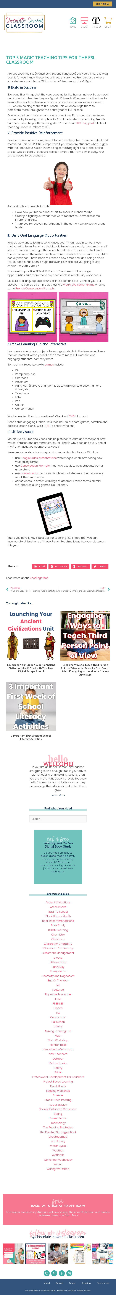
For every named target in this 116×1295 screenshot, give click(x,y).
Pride (58, 1072)
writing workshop (58, 1169)
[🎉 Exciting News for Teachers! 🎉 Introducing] (35, 1253)
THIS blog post (85, 123)
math (58, 1035)
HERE (47, 426)
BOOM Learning (58, 930)
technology (58, 1123)
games (49, 364)
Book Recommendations (58, 921)
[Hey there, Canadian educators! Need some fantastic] (102, 1253)
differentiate (58, 962)
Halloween (58, 1022)
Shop (108, 26)
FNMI (58, 999)
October (58, 1059)
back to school (58, 912)
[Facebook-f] (62, 1273)
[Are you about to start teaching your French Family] (80, 1253)
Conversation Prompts (35, 465)
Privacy (72, 1283)
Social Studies (58, 1104)
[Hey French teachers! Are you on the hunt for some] (13, 1253)
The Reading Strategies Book (58, 1132)
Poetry (58, 1068)
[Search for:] (58, 819)
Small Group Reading (58, 1100)
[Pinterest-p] (54, 1273)
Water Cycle (58, 1146)
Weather (58, 1150)
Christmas (58, 939)
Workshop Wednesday (58, 1160)
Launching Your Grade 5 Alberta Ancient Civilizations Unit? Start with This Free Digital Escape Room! (31, 668)
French (58, 1008)
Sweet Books (58, 1118)
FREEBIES (58, 1003)
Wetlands (58, 1155)
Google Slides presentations (39, 458)
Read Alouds (58, 1086)
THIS (72, 416)
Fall (58, 985)
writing (58, 1164)
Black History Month (58, 916)
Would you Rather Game (78, 284)
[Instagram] (47, 1273)
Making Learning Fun (58, 1031)
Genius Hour (58, 1017)
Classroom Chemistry (58, 944)
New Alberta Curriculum (58, 1049)
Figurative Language (58, 994)
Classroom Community (58, 948)
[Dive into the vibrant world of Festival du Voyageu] (58, 1253)
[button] (102, 4)
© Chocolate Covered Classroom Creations (45, 1290)
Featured (58, 990)
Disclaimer (86, 1283)
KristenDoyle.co (84, 1290)
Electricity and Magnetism (58, 976)
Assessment (58, 907)
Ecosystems (58, 971)
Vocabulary (58, 1141)
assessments (30, 473)
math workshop (58, 1040)
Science (58, 1095)
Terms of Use (103, 1283)
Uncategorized (39, 578)
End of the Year (58, 980)
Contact (59, 1283)
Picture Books (58, 1063)
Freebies (97, 26)
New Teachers (58, 1054)
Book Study (58, 925)
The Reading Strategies (58, 1127)
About (47, 1283)
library (58, 1026)
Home (72, 26)
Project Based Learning (58, 1081)
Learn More (58, 795)
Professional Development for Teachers (58, 1077)
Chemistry (58, 934)
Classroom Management (58, 953)
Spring (58, 1114)
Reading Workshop (58, 1091)
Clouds (58, 957)
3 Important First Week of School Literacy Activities (31, 737)
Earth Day (58, 967)
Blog (84, 26)
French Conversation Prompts (35, 288)
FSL (58, 1013)
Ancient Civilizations (58, 902)
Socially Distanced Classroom (58, 1109)
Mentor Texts (58, 1045)
